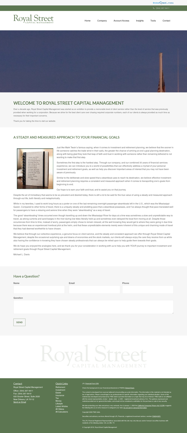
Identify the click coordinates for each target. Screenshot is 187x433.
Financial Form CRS (92, 383)
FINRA (154, 416)
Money (58, 400)
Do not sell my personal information (135, 407)
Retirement (60, 387)
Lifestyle (59, 403)
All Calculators (62, 411)
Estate (58, 392)
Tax (57, 398)
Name (16, 283)
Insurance (60, 395)
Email (72, 283)
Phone (125, 283)
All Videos (60, 409)
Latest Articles (62, 406)
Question (18, 297)
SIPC (159, 416)
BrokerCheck (129, 388)
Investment (60, 389)
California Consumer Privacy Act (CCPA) (151, 405)
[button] (102, 20)
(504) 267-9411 (162, 8)
